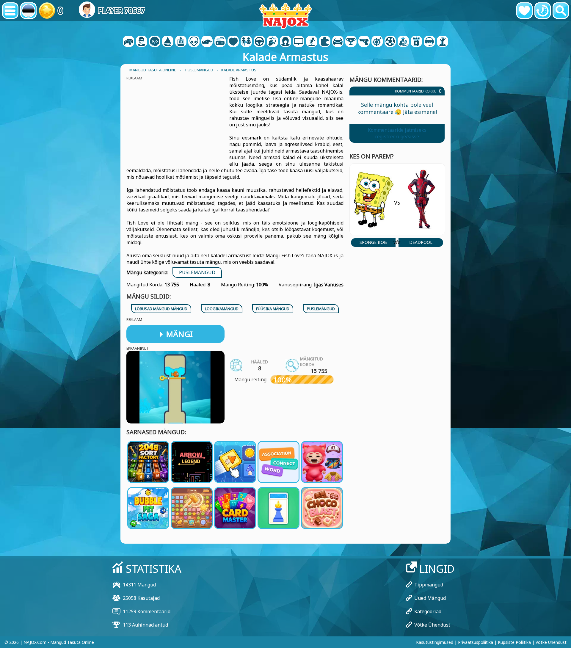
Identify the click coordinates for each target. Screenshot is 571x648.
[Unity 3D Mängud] (429, 42)
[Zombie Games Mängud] (442, 42)
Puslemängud (197, 272)
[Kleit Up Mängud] (246, 42)
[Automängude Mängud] (207, 42)
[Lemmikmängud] (524, 10)
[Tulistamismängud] (364, 42)
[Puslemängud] (324, 42)
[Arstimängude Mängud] (233, 42)
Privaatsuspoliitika (475, 642)
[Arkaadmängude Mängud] (180, 42)
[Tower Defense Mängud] (416, 42)
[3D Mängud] (141, 42)
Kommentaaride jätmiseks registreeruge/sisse (397, 133)
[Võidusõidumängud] (337, 42)
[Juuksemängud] (285, 42)
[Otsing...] (561, 10)
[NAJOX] (285, 15)
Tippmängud (428, 584)
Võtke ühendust (432, 625)
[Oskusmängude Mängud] (377, 42)
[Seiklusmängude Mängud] (167, 42)
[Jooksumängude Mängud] (350, 42)
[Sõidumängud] (259, 42)
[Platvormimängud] (311, 42)
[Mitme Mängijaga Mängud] (298, 42)
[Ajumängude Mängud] (193, 42)
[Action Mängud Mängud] (154, 42)
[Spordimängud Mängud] (390, 42)
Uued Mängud (430, 598)
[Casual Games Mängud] (220, 42)
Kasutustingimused (434, 642)
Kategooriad (427, 611)
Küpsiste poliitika (514, 642)
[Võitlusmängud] (272, 42)
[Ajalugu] (542, 10)
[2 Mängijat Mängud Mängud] (128, 42)
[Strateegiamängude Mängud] (403, 42)
